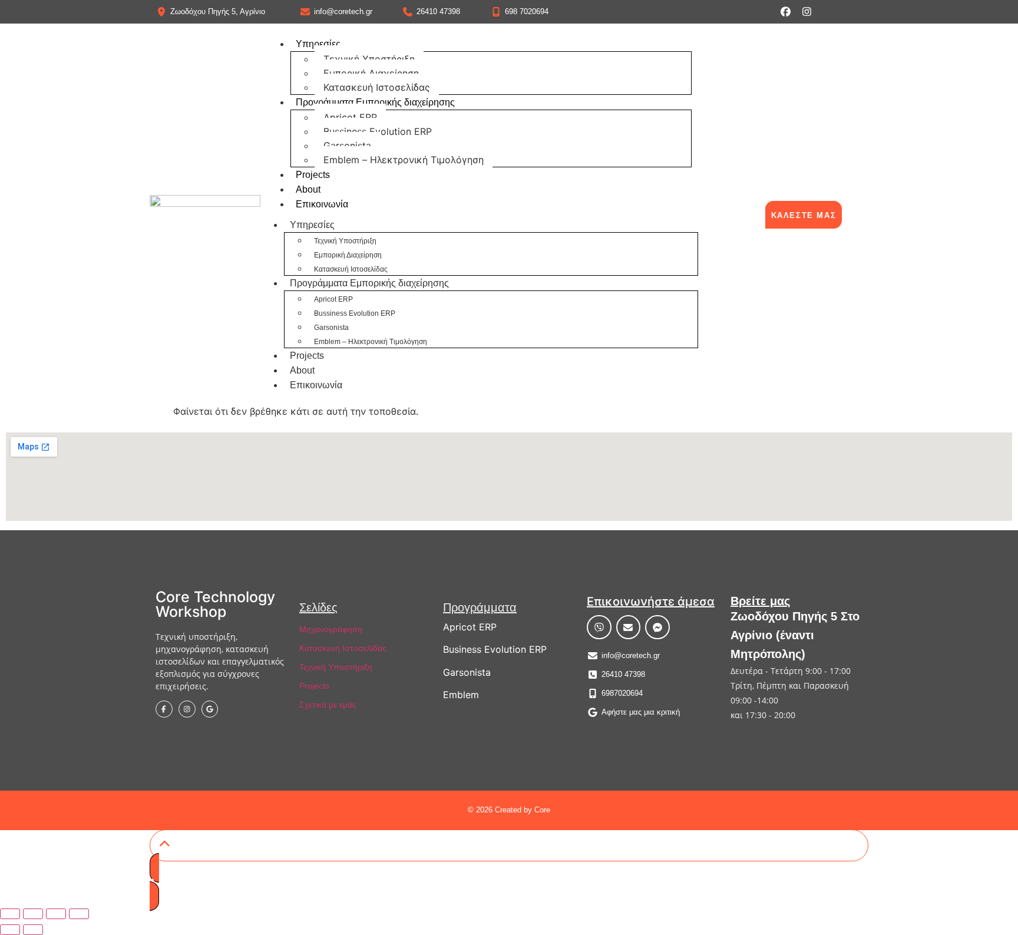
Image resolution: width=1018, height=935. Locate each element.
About (308, 189)
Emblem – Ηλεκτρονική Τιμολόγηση (403, 160)
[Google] (210, 709)
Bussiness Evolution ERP (377, 131)
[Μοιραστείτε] (56, 913)
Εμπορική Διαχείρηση (371, 73)
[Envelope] (628, 627)
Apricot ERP (350, 117)
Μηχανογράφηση (330, 629)
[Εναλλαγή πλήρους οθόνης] (33, 913)
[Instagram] (807, 11)
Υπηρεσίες (318, 44)
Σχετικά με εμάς (327, 704)
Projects (313, 175)
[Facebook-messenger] (657, 627)
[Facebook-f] (164, 709)
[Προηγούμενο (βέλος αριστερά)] (10, 929)
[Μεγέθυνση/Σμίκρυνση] (10, 913)
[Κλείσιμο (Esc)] (79, 913)
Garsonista (347, 145)
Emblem (461, 695)
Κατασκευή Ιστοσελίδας (376, 87)
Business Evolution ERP (495, 649)
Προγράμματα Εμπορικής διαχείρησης (375, 102)
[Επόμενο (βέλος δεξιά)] (33, 929)
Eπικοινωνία (322, 204)
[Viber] (599, 627)
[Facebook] (786, 11)
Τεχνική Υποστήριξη (369, 59)
